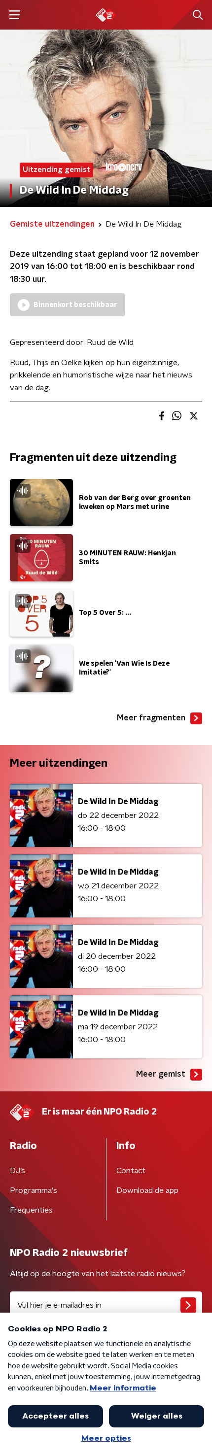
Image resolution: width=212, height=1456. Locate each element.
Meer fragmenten (151, 718)
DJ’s (17, 1171)
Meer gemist (160, 1074)
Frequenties (31, 1210)
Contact (130, 1171)
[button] (14, 15)
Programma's (33, 1190)
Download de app (147, 1190)
